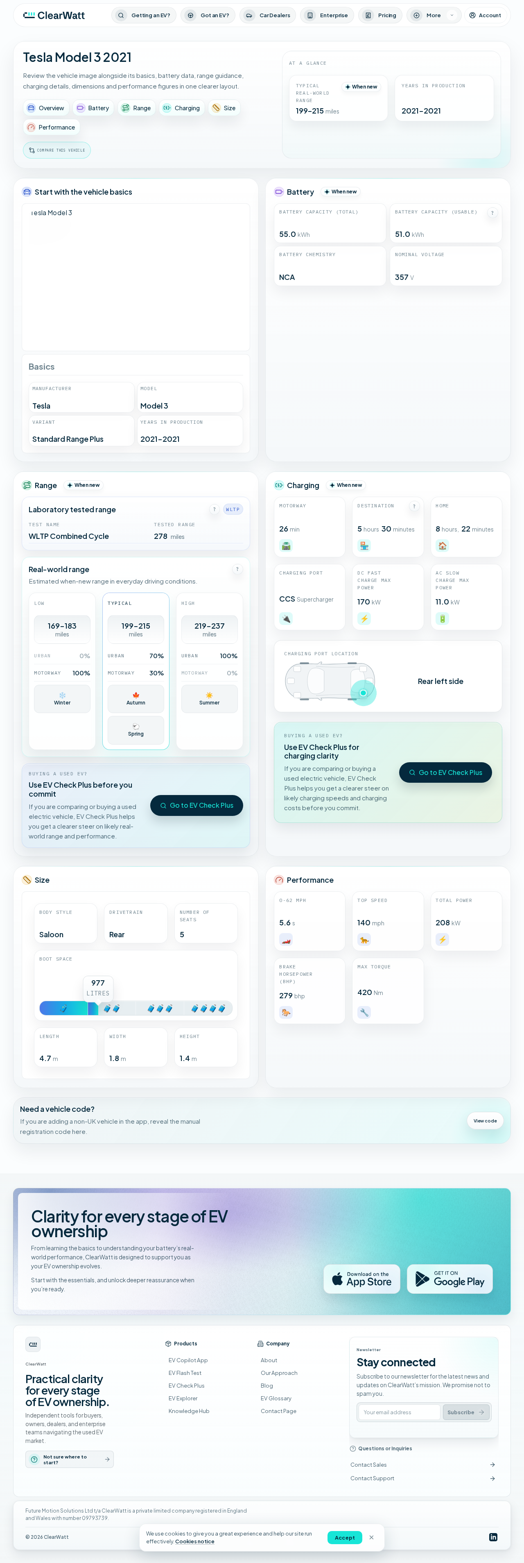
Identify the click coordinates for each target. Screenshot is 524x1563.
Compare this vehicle (61, 150)
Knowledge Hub (189, 1410)
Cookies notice (195, 1541)
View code (485, 1120)
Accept (345, 1537)
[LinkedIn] (493, 1537)
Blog (267, 1385)
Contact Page (278, 1410)
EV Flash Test (185, 1372)
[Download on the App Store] (361, 1279)
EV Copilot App (188, 1359)
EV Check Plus (187, 1385)
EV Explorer (183, 1398)
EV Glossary (276, 1398)
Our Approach (279, 1372)
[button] (492, 212)
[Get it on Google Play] (450, 1279)
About (269, 1359)
